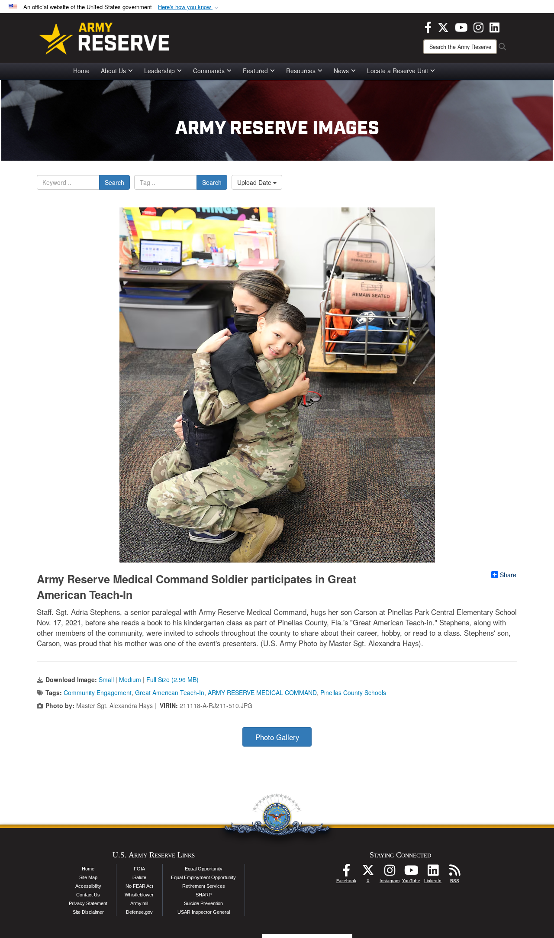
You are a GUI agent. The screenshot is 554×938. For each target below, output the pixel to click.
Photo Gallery (277, 737)
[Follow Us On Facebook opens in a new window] (346, 872)
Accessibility (88, 886)
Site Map (88, 877)
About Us (113, 70)
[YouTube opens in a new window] (461, 26)
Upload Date (255, 182)
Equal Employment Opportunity (203, 877)
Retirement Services (203, 886)
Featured (255, 70)
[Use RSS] (454, 872)
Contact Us (88, 894)
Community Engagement (98, 692)
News (341, 70)
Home (81, 70)
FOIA (139, 868)
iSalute (139, 877)
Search (114, 182)
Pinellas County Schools (353, 692)
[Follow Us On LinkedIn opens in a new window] (433, 872)
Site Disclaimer (88, 912)
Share (508, 574)
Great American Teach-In (169, 692)
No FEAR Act (139, 886)
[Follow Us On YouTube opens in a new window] (411, 872)
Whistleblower (139, 894)
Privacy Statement (88, 903)
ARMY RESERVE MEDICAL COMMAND (262, 692)
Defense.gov (139, 912)
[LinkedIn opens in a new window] (494, 26)
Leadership (159, 70)
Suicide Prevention (203, 903)
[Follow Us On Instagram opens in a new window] (389, 872)
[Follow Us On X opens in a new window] (368, 872)
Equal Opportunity (203, 868)
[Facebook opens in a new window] (428, 26)
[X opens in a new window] (443, 26)
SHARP (204, 894)
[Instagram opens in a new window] (478, 26)
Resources (301, 70)
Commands (209, 70)
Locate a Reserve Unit (397, 70)
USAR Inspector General (203, 912)
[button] (189, 7)
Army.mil (139, 903)
